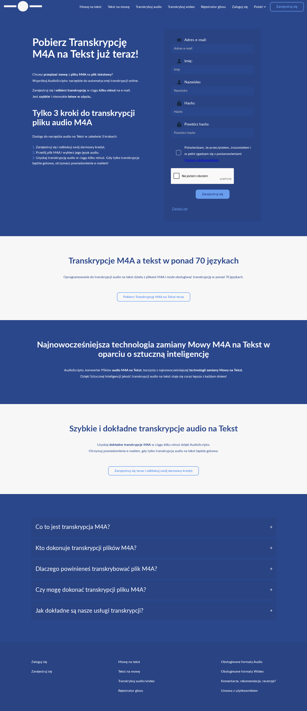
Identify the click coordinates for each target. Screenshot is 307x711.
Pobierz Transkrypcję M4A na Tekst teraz (153, 297)
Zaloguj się (180, 208)
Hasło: (189, 103)
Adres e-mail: (195, 40)
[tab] (153, 527)
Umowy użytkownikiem (201, 160)
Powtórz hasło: (196, 124)
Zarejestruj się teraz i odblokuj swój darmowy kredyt (153, 471)
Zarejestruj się (287, 6)
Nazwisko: (192, 82)
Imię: (188, 61)
